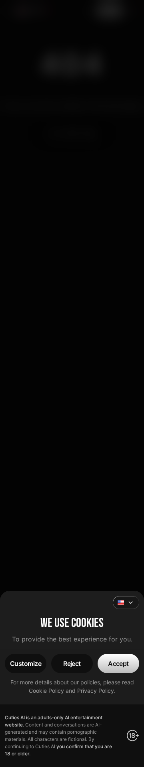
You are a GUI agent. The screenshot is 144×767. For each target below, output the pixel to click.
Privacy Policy (95, 690)
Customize (25, 663)
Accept (118, 663)
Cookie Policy (46, 690)
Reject (72, 663)
